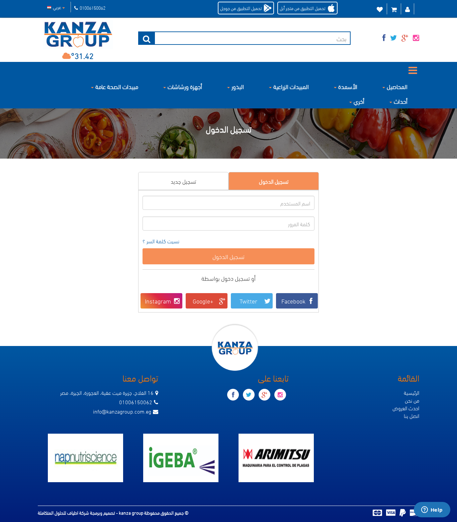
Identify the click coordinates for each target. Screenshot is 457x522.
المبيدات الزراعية (291, 86)
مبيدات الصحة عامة (116, 86)
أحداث (400, 100)
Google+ (203, 300)
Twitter (248, 300)
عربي (57, 7)
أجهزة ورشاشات (185, 86)
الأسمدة (347, 86)
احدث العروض (405, 408)
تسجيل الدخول (273, 181)
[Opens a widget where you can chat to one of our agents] (432, 510)
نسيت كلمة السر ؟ (161, 241)
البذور (238, 86)
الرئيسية (411, 392)
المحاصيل (397, 86)
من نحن (412, 400)
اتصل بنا (411, 415)
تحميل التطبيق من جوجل (241, 8)
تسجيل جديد (183, 181)
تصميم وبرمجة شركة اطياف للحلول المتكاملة (77, 512)
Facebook (293, 300)
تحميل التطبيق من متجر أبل (303, 8)
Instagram (158, 300)
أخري (359, 100)
